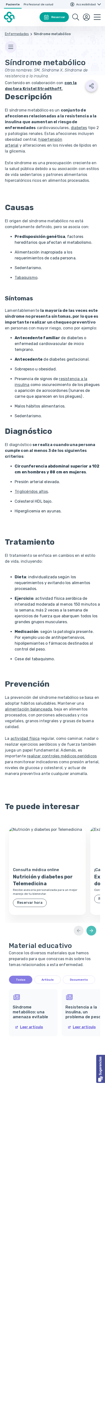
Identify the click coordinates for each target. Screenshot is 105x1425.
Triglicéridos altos (31, 491)
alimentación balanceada (28, 709)
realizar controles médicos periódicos (62, 756)
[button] (100, 1069)
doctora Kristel (33, 88)
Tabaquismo (26, 277)
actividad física (25, 738)
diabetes (79, 127)
